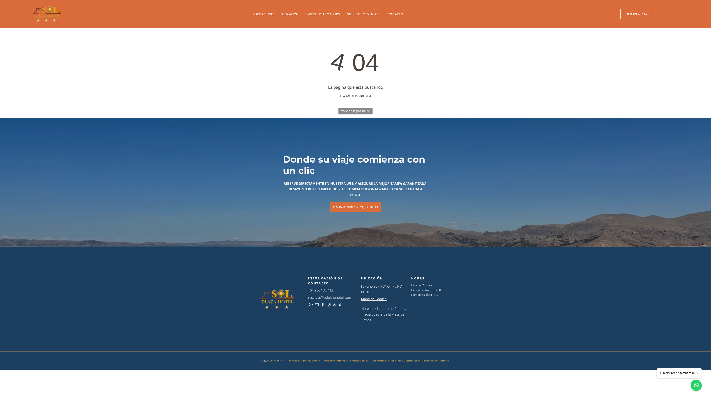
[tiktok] (340, 305)
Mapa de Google (374, 299)
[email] (317, 305)
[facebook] (323, 305)
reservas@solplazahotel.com (329, 297)
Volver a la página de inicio (355, 111)
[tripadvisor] (334, 305)
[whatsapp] (311, 305)
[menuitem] (263, 14)
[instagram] (328, 305)
